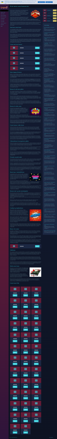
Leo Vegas (18, 239)
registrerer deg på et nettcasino (26, 41)
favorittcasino (18, 279)
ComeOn (12, 76)
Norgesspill (48, 10)
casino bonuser (32, 19)
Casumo (19, 76)
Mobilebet (48, 15)
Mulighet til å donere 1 (41, 2)
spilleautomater (15, 94)
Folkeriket (48, 20)
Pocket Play (48, 18)
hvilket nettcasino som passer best (15, 153)
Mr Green (15, 76)
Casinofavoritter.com (14, 437)
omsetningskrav (12, 194)
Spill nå (37, 47)
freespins (15, 12)
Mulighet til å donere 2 (49, 2)
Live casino (11, 230)
